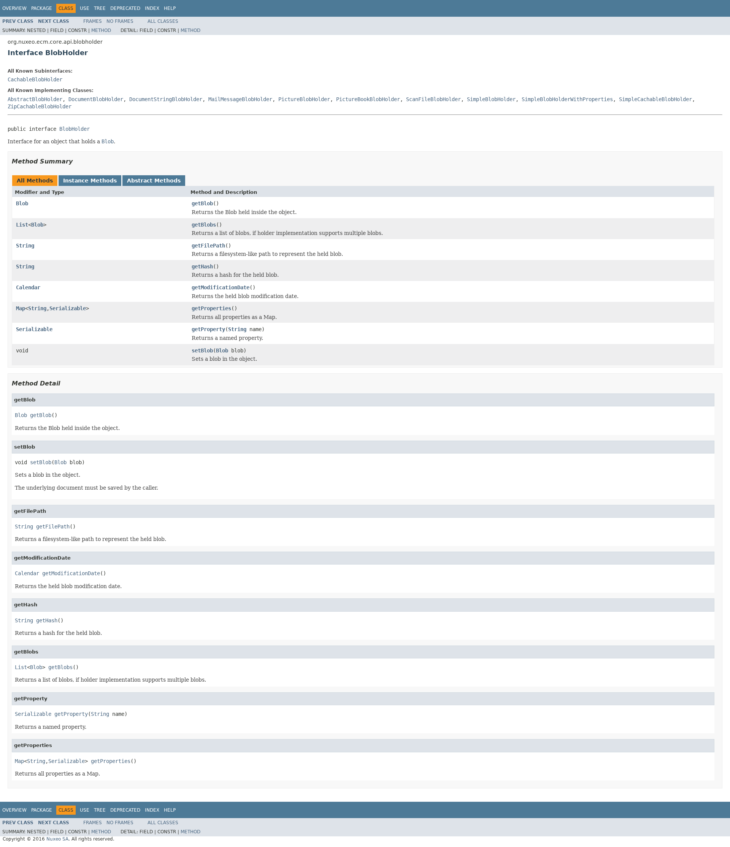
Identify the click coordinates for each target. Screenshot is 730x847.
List (22, 225)
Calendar (28, 287)
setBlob (202, 350)
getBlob (202, 203)
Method (101, 30)
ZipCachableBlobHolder (39, 106)
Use (84, 8)
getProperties (211, 308)
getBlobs (204, 225)
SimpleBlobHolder (491, 99)
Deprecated (125, 8)
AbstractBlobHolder (35, 99)
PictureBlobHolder (304, 99)
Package (41, 8)
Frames (92, 21)
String (25, 246)
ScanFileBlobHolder (433, 99)
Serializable (67, 308)
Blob (22, 203)
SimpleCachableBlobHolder (655, 99)
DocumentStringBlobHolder (165, 99)
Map (20, 308)
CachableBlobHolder (35, 79)
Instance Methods (90, 181)
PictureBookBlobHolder (368, 99)
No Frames (119, 21)
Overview (14, 8)
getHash (202, 266)
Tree (100, 8)
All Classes (163, 21)
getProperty (208, 329)
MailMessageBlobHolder (240, 99)
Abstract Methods (154, 181)
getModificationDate (220, 287)
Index (152, 8)
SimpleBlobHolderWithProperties (567, 99)
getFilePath (208, 246)
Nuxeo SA (57, 839)
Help (170, 8)
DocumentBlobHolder (95, 99)
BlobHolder (74, 129)
